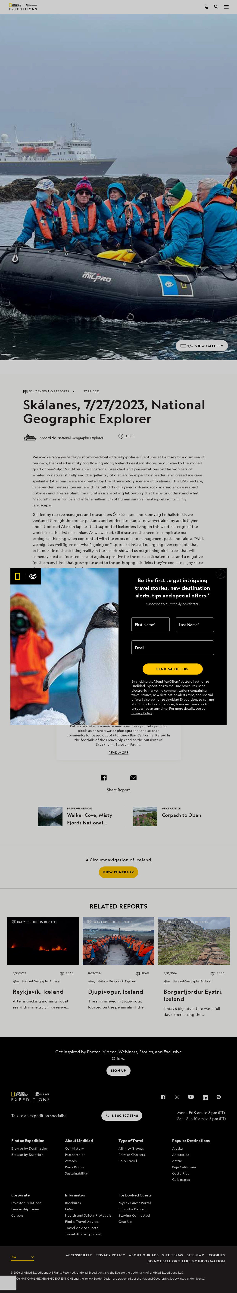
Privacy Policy (141, 713)
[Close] (220, 574)
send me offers (172, 669)
